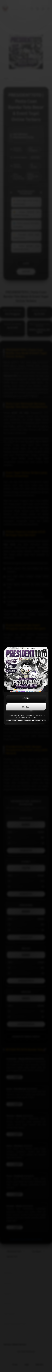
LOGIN (26, 698)
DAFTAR (26, 707)
